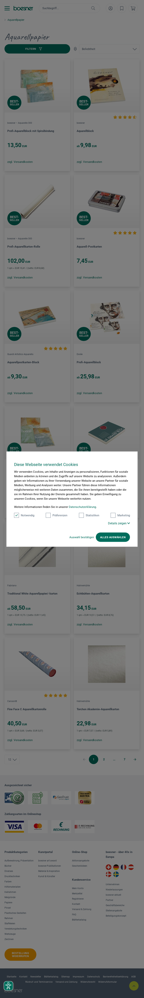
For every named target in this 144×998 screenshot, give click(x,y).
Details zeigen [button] (117, 523)
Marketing (123, 515)
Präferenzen (59, 515)
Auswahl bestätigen (81, 537)
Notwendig (27, 515)
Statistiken (92, 515)
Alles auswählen (113, 537)
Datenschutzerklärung (82, 506)
